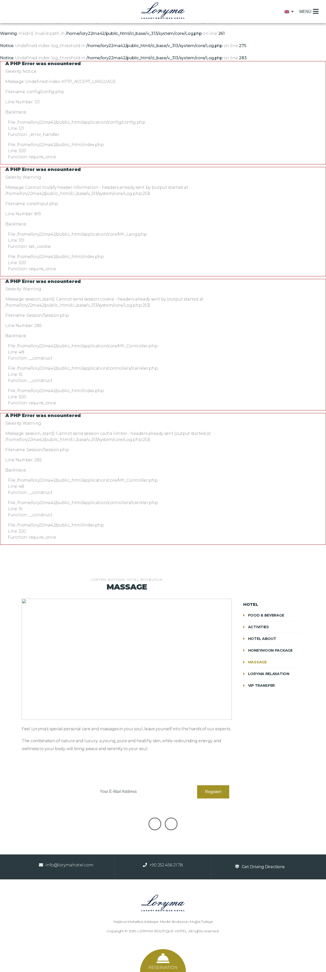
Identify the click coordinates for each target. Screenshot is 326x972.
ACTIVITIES (258, 627)
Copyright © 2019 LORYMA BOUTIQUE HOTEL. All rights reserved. (163, 931)
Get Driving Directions (263, 866)
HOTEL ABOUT (261, 638)
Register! (213, 792)
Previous (14, 663)
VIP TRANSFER (261, 685)
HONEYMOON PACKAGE (270, 650)
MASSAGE (257, 662)
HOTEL (250, 604)
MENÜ (305, 11)
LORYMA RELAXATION (268, 673)
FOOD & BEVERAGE (265, 615)
